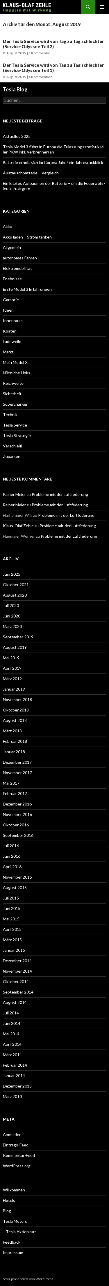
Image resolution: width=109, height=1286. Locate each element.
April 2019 (12, 668)
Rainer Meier (14, 494)
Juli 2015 (11, 897)
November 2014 (17, 971)
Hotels (9, 1200)
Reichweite (13, 383)
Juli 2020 (11, 605)
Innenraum (13, 320)
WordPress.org (17, 1165)
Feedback (11, 1242)
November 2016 (17, 814)
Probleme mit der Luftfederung (60, 494)
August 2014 (15, 1002)
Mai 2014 (11, 1033)
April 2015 (12, 929)
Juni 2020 (11, 615)
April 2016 (12, 866)
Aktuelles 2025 (17, 136)
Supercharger (15, 404)
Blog (7, 1210)
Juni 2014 (11, 1023)
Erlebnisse (12, 278)
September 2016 (18, 835)
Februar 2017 (15, 793)
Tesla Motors (15, 1221)
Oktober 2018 (16, 709)
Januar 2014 (14, 1075)
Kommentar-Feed (19, 1155)
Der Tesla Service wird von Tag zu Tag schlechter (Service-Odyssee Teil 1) (53, 67)
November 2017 (17, 772)
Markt (8, 351)
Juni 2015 (11, 908)
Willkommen (14, 1189)
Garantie (11, 299)
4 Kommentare (40, 77)
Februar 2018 (15, 741)
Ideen (8, 310)
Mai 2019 (11, 657)
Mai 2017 (11, 783)
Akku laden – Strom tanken (27, 236)
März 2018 (12, 730)
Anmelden (12, 1134)
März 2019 (12, 678)
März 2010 (12, 1096)
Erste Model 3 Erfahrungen (27, 289)
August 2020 (15, 595)
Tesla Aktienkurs (21, 1231)
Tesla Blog (15, 89)
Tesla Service (15, 424)
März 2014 (12, 1054)
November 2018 (17, 699)
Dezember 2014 (17, 960)
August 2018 (15, 720)
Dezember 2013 (17, 1085)
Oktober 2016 (16, 824)
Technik (10, 414)
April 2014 (12, 1044)
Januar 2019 (14, 689)
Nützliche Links (16, 372)
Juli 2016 (11, 845)
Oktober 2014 (16, 981)
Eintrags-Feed (15, 1144)
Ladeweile (12, 341)
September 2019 (18, 636)
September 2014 (18, 991)
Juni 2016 (11, 856)
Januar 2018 (14, 751)
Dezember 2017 (17, 762)
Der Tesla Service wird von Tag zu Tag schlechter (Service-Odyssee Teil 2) (53, 44)
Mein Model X (15, 362)
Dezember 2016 (17, 803)
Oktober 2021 (16, 584)
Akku (7, 226)
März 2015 (12, 939)
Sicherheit (12, 393)
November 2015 (17, 877)
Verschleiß (12, 445)
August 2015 (15, 887)
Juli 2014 (11, 1012)
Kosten (10, 330)
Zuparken (11, 456)
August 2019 (15, 647)
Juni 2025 (11, 574)
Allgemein (12, 247)
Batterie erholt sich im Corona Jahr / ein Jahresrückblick (53, 162)
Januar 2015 (14, 950)
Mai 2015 (11, 918)
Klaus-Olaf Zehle (18, 525)
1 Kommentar (39, 53)
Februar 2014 (15, 1065)
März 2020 (12, 626)
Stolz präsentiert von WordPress (28, 1279)
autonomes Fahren (20, 257)
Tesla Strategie (17, 435)
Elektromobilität (17, 268)
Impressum (13, 1252)
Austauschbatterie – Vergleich (31, 172)
